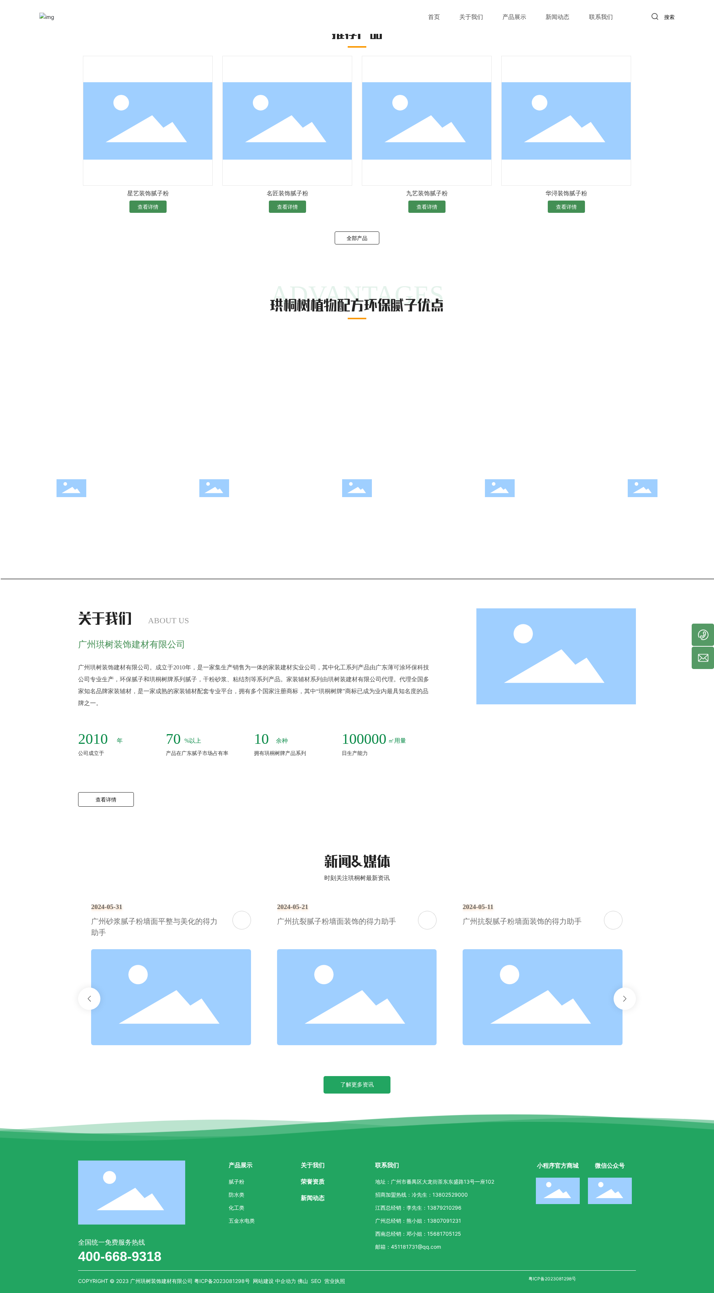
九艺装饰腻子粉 (427, 193)
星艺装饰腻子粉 (148, 193)
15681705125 (444, 1233)
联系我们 (601, 16)
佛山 (303, 1281)
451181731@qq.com (416, 1247)
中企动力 (285, 1281)
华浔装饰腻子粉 (566, 193)
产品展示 (514, 16)
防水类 (236, 1194)
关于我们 (471, 16)
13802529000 (450, 1194)
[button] (89, 999)
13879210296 (444, 1207)
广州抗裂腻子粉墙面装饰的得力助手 (174, 921)
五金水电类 (242, 1220)
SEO (316, 1281)
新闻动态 (557, 16)
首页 (434, 16)
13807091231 (444, 1220)
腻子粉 (236, 1181)
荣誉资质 (313, 1181)
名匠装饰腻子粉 (287, 193)
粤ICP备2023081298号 (552, 1278)
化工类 (236, 1207)
